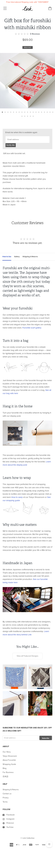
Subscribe (45, 738)
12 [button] (33, 112)
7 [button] (19, 112)
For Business (8, 772)
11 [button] (30, 112)
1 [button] (2, 112)
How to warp (17, 497)
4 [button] (10, 112)
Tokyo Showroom (10, 756)
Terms (5, 801)
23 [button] (30, 116)
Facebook (10, 814)
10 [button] (27, 112)
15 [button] (41, 112)
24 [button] (33, 116)
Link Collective (28, 838)
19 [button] (52, 112)
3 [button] (7, 112)
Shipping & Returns (11, 789)
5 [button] (13, 112)
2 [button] (5, 112)
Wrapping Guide (9, 764)
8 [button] (21, 112)
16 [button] (44, 112)
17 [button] (47, 112)
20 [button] (21, 116)
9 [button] (24, 112)
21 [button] (24, 116)
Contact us (7, 793)
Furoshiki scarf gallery (31, 327)
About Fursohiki (9, 760)
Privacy (6, 797)
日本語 (5, 776)
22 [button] (27, 116)
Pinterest (10, 823)
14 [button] (38, 112)
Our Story (7, 751)
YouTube (9, 827)
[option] (27, 80)
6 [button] (16, 112)
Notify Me (10, 145)
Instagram (10, 819)
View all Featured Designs (27, 656)
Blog (4, 768)
